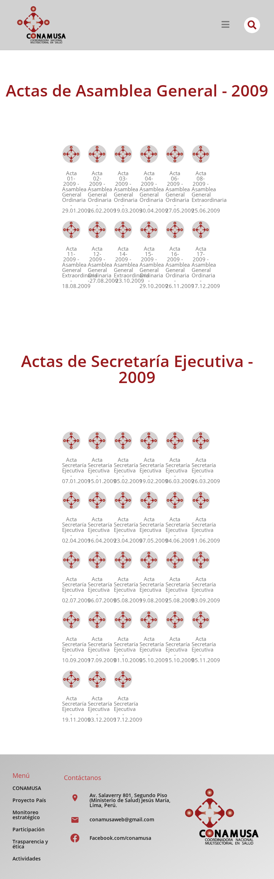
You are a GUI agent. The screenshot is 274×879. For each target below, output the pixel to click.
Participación (28, 829)
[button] (252, 25)
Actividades (26, 858)
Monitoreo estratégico (26, 815)
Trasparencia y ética (30, 844)
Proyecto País (29, 800)
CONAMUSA (26, 788)
